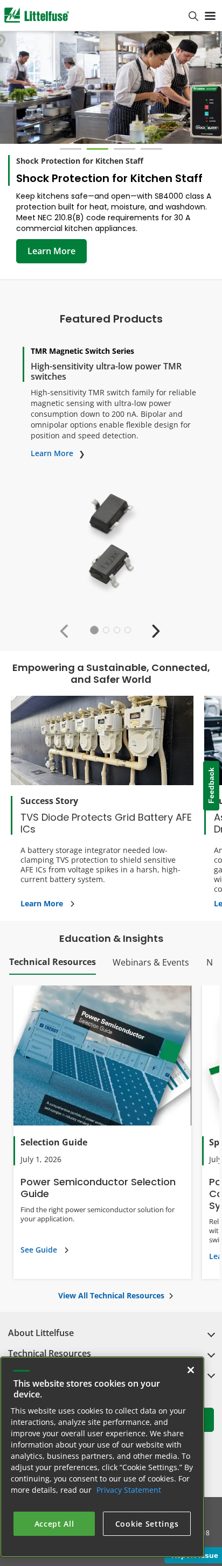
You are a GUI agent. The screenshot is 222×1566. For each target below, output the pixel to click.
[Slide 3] (124, 149)
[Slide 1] (70, 149)
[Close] (191, 1370)
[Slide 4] (151, 149)
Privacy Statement (128, 1490)
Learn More (51, 251)
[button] (66, 630)
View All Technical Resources (111, 1295)
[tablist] (111, 965)
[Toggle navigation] (210, 15)
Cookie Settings (147, 1524)
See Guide (38, 1250)
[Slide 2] (97, 149)
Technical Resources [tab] (52, 962)
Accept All (54, 1524)
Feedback (211, 786)
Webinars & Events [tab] (151, 962)
